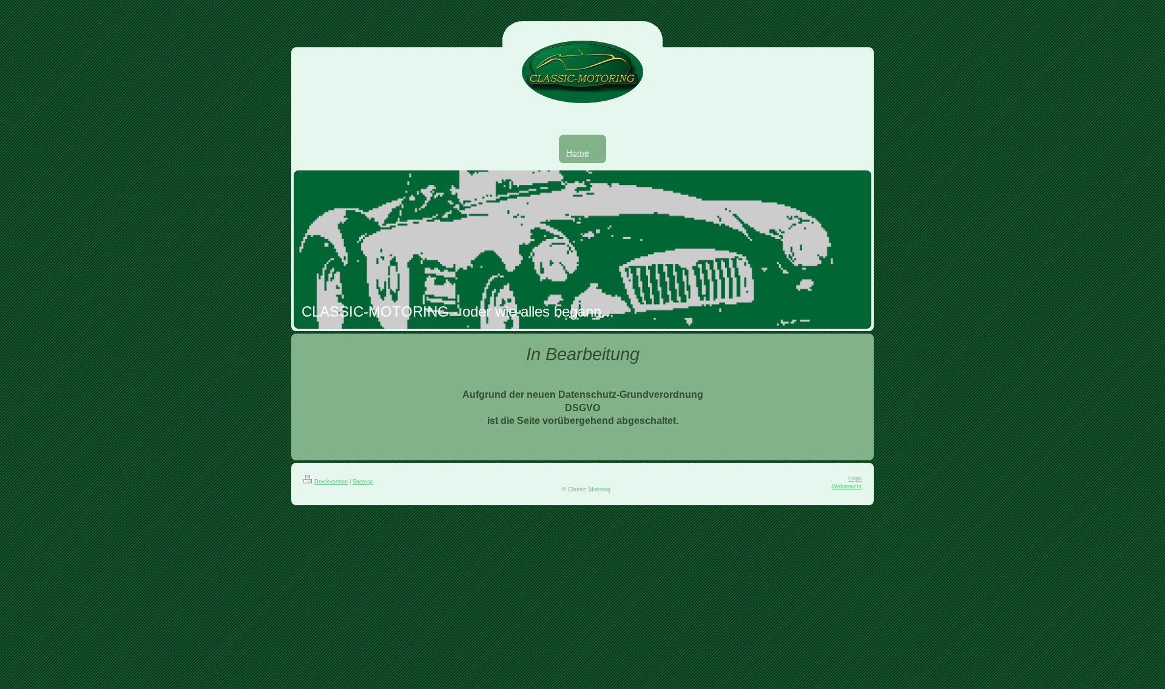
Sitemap (363, 482)
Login (855, 479)
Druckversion (331, 482)
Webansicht (847, 486)
